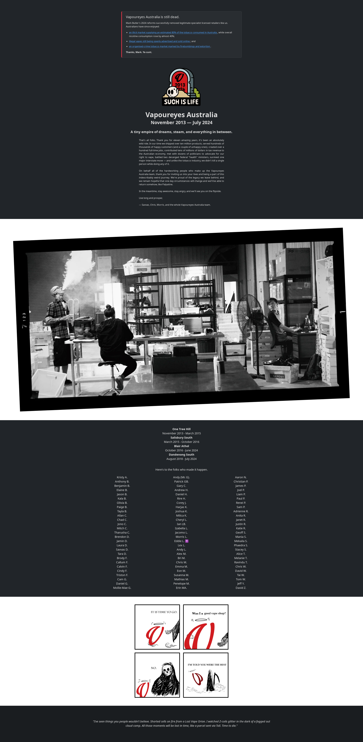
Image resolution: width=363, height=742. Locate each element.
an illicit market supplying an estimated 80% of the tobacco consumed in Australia (173, 32)
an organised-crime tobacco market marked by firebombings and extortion (170, 46)
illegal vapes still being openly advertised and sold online (159, 41)
